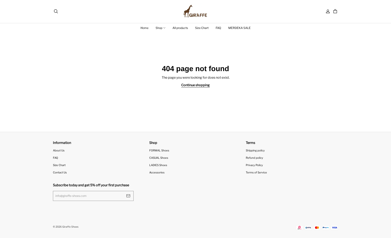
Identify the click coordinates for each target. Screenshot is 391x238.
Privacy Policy (254, 165)
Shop (159, 28)
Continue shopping (195, 85)
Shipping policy (255, 150)
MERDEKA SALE (239, 28)
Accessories (157, 172)
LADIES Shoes (158, 165)
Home (144, 28)
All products (180, 28)
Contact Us (60, 172)
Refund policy (254, 157)
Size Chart (202, 28)
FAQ (218, 28)
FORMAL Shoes (159, 150)
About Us (59, 150)
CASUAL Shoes (158, 157)
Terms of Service (256, 172)
